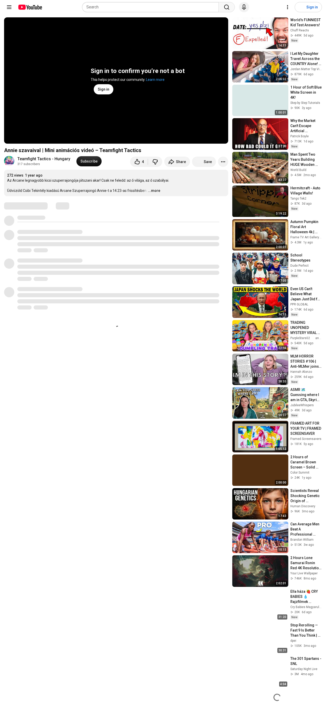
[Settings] (287, 7)
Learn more (155, 80)
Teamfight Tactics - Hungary (43, 158)
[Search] (227, 7)
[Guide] (9, 7)
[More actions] (223, 162)
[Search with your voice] (244, 7)
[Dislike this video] (155, 162)
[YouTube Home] (30, 7)
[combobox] (152, 7)
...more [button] (154, 191)
